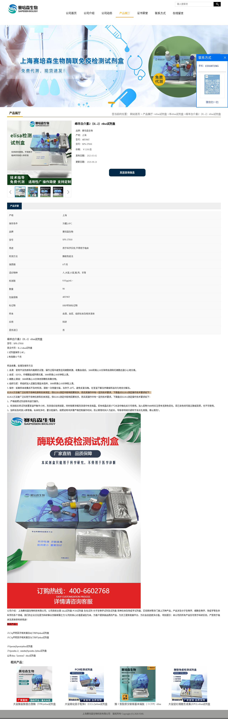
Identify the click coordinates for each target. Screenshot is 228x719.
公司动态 (107, 13)
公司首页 (71, 13)
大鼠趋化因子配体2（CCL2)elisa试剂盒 (86, 704)
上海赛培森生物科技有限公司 (96, 714)
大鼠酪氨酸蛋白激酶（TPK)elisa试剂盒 (34, 704)
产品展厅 (124, 13)
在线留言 (178, 13)
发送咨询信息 (127, 172)
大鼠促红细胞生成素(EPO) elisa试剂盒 (189, 704)
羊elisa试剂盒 (176, 114)
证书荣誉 (142, 13)
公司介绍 (89, 13)
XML (141, 714)
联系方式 (160, 13)
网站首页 (135, 114)
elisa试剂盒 (161, 114)
